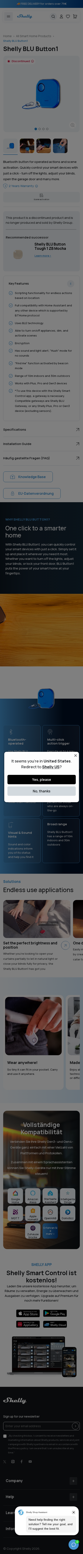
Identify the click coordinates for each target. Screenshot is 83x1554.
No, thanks (41, 791)
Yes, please (41, 779)
